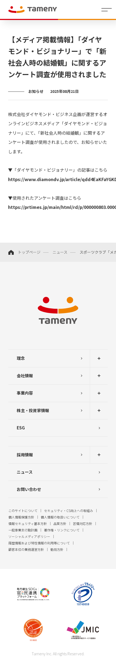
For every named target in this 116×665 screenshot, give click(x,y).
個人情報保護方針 (21, 517)
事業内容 (25, 393)
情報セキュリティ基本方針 (27, 523)
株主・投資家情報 (33, 410)
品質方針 (59, 523)
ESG (21, 427)
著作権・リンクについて (62, 530)
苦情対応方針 (82, 523)
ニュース (60, 252)
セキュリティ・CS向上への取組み (68, 510)
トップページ (29, 252)
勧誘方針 (56, 549)
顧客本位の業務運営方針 (26, 549)
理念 (21, 358)
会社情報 (25, 375)
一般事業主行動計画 (22, 530)
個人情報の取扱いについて (60, 517)
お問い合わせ (29, 489)
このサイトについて (22, 510)
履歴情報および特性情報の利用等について (39, 543)
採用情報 (25, 454)
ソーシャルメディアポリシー (29, 536)
